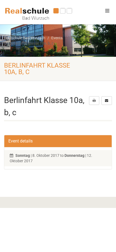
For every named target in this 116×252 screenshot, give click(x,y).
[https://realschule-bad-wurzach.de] (38, 13)
